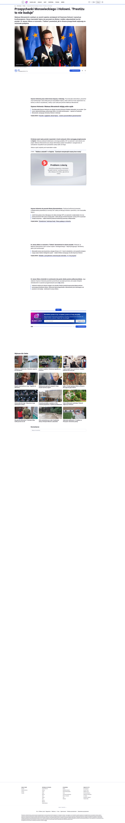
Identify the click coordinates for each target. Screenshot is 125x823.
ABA (19, 70)
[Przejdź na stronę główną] (23, 3)
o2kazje (40, 2)
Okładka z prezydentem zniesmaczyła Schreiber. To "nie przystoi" (57, 255)
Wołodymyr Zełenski (87, 797)
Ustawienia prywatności (83, 811)
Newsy (64, 788)
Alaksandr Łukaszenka (87, 794)
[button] (93, 2)
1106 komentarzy (75, 70)
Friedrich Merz (85, 798)
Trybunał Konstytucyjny (67, 794)
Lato (63, 797)
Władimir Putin (86, 791)
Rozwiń (58, 309)
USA (43, 798)
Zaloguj (98, 2)
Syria (43, 795)
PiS (59, 283)
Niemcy (43, 800)
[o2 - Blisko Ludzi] (27, 2)
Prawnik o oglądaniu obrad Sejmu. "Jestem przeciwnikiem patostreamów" (60, 115)
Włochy (43, 794)
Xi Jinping (85, 795)
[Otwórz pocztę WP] (89, 2)
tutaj (46, 820)
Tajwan (43, 797)
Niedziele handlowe (66, 790)
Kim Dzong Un (86, 788)
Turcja (43, 791)
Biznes (62, 2)
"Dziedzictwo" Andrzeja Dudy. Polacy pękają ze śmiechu (55, 221)
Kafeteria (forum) (24, 790)
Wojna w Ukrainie (66, 795)
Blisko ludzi (33, 2)
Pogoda (57, 2)
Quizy (45, 2)
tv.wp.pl (22, 791)
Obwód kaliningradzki (66, 791)
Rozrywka (50, 2)
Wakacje (64, 798)
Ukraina (43, 790)
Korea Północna (45, 788)
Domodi (22, 788)
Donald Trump (86, 790)
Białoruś (43, 801)
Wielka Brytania (45, 803)
